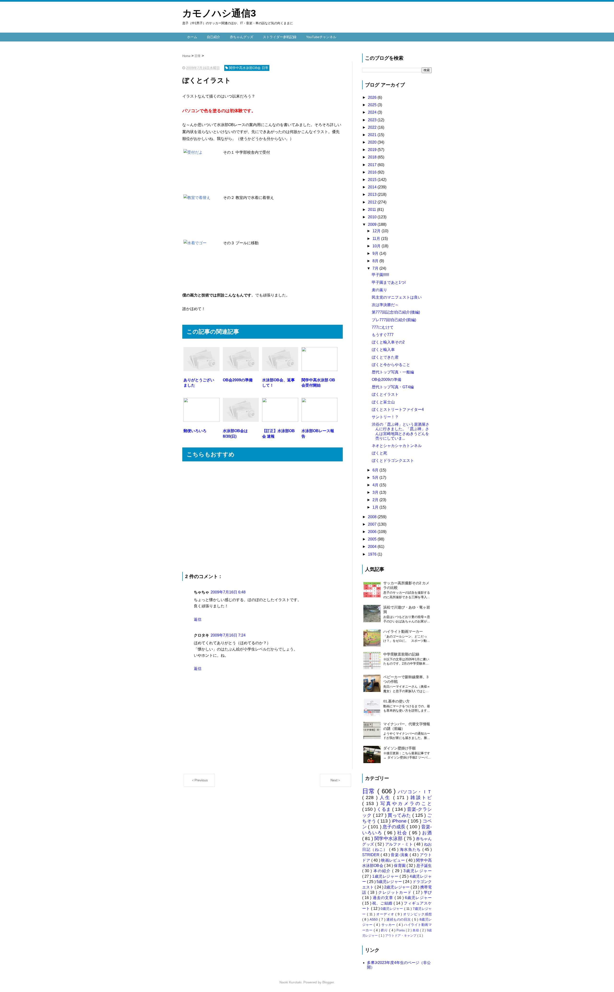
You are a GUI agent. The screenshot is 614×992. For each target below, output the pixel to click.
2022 (373, 127)
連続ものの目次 (399, 919)
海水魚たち (411, 849)
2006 (373, 532)
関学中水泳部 (389, 838)
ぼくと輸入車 (383, 350)
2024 (373, 112)
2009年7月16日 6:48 (228, 592)
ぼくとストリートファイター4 (398, 409)
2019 (373, 150)
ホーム (192, 37)
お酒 (427, 832)
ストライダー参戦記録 (279, 37)
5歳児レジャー (390, 882)
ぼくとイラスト (385, 394)
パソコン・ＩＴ (415, 791)
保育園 (400, 866)
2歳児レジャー (397, 887)
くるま (384, 809)
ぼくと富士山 (383, 402)
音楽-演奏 (400, 855)
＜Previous (199, 780)
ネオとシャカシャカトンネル (397, 446)
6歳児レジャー (418, 898)
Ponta (401, 930)
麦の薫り (379, 290)
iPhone (400, 821)
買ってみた (400, 815)
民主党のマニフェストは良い (397, 297)
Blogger (328, 982)
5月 (375, 478)
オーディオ (386, 914)
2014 (373, 187)
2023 (373, 120)
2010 (373, 217)
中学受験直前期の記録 (401, 654)
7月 (375, 268)
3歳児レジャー (417, 871)
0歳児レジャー (392, 909)
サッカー (388, 925)
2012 (373, 202)
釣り (385, 930)
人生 (386, 797)
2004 (373, 547)
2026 (373, 97)
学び (428, 892)
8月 (375, 261)
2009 (373, 224)
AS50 (374, 919)
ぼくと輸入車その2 (388, 342)
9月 (375, 253)
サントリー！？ (385, 417)
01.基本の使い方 (396, 701)
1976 (373, 554)
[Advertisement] (262, 517)
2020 (373, 142)
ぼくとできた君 (385, 357)
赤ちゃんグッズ (241, 37)
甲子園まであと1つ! (389, 282)
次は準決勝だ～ (385, 305)
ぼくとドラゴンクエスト (393, 460)
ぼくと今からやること (391, 365)
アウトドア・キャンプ (401, 935)
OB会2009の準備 (386, 379)
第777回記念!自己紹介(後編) (396, 312)
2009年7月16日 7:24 (228, 635)
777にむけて (383, 327)
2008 (373, 517)
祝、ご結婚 (383, 903)
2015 (373, 180)
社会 (403, 832)
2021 (373, 135)
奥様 (416, 930)
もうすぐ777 (383, 335)
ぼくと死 (379, 453)
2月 (375, 500)
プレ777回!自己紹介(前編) (394, 320)
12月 (377, 231)
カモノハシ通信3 (219, 13)
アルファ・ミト (399, 844)
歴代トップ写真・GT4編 (393, 387)
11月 (376, 239)
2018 (373, 157)
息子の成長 (395, 826)
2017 (373, 165)
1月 (375, 507)
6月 (375, 470)
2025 (373, 105)
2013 (373, 194)
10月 (377, 246)
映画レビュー (393, 860)
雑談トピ (421, 797)
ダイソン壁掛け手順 (399, 748)
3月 (375, 492)
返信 (197, 619)
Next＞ (336, 780)
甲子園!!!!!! (380, 275)
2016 (373, 172)
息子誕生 (424, 866)
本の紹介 (382, 871)
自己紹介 (213, 37)
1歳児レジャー (386, 876)
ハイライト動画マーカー (403, 631)
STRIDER (371, 855)
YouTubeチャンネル (321, 37)
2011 (372, 210)
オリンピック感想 (417, 914)
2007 (373, 524)
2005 (373, 539)
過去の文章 (384, 898)
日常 (369, 791)
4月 (375, 485)
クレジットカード (395, 892)
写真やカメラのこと (406, 803)
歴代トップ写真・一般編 (393, 372)
